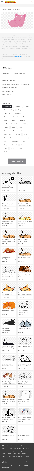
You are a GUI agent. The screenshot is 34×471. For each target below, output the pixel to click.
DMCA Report (7, 68)
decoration (24, 138)
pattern (6, 117)
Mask (8, 451)
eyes (5, 148)
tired (25, 134)
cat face (6, 152)
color (12, 148)
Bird (15, 448)
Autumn (13, 445)
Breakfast (9, 456)
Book (19, 453)
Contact (21, 465)
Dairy (13, 456)
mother (24, 451)
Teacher (14, 453)
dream (6, 127)
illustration (18, 106)
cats (22, 145)
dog (12, 110)
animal (13, 120)
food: (3, 456)
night (20, 127)
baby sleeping (18, 152)
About (3, 465)
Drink (22, 456)
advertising (23, 120)
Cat (23, 448)
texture (18, 134)
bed (5, 141)
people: (4, 451)
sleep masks (7, 134)
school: (4, 453)
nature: (4, 445)
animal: (4, 448)
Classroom (23, 453)
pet (5, 138)
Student (9, 453)
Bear (11, 448)
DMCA (26, 465)
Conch (27, 445)
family (20, 451)
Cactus (22, 445)
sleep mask (7, 113)
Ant (8, 448)
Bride (16, 451)
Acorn (8, 445)
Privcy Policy (14, 465)
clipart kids (16, 117)
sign (24, 141)
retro (5, 120)
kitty (13, 127)
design (6, 145)
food (5, 110)
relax (14, 131)
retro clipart (18, 113)
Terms (8, 465)
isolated (14, 145)
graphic (20, 110)
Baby (12, 451)
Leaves (18, 445)
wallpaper (26, 124)
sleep (27, 106)
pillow (20, 148)
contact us (18, 56)
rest (24, 117)
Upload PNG (5, 467)
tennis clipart (15, 124)
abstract (6, 131)
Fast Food (27, 456)
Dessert (18, 456)
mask (5, 124)
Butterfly (19, 448)
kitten (22, 131)
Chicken (27, 448)
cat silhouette (14, 141)
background (7, 106)
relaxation (13, 138)
